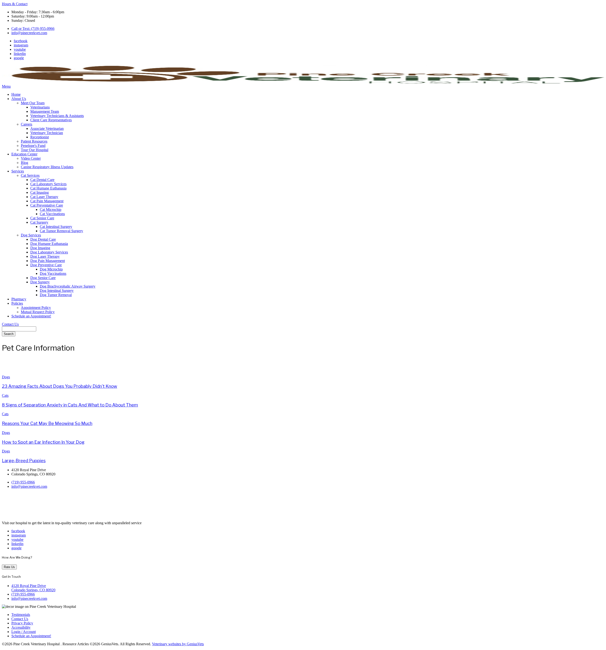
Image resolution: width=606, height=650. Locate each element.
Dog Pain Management (47, 261)
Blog (24, 163)
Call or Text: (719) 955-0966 (32, 29)
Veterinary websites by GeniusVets (178, 644)
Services (17, 171)
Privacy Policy (22, 623)
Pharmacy (18, 299)
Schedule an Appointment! (31, 316)
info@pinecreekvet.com (29, 33)
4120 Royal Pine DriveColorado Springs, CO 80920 (33, 588)
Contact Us (10, 324)
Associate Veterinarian (47, 128)
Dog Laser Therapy (45, 256)
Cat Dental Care (42, 180)
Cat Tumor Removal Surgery (61, 231)
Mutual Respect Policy (38, 312)
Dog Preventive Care (46, 265)
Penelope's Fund (33, 146)
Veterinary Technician (46, 133)
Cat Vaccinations (52, 214)
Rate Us (9, 567)
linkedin (20, 54)
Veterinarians (40, 107)
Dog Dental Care (43, 239)
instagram (21, 45)
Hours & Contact (14, 4)
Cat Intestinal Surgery (56, 227)
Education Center (24, 154)
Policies (17, 303)
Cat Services (30, 175)
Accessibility (21, 627)
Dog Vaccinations (53, 273)
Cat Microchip (50, 210)
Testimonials (20, 615)
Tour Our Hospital (34, 150)
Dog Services (31, 235)
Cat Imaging (39, 192)
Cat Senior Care (42, 218)
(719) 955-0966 (23, 482)
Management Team (44, 111)
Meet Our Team (33, 103)
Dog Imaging (40, 248)
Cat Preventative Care (46, 205)
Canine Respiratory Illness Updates (47, 167)
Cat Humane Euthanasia (48, 188)
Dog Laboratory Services (49, 252)
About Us (18, 99)
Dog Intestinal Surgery (57, 291)
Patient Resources (34, 141)
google (19, 58)
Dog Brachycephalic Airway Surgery (67, 286)
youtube (20, 49)
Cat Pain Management (46, 201)
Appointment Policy (36, 308)
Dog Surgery (40, 282)
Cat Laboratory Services (48, 184)
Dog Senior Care (43, 278)
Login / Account (23, 632)
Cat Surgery (39, 222)
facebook (20, 41)
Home (16, 94)
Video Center (31, 158)
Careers (26, 124)
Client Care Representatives (51, 120)
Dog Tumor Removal (56, 295)
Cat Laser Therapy (44, 197)
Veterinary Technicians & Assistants (57, 116)
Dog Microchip (51, 269)
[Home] (303, 82)
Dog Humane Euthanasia (49, 244)
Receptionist (39, 137)
